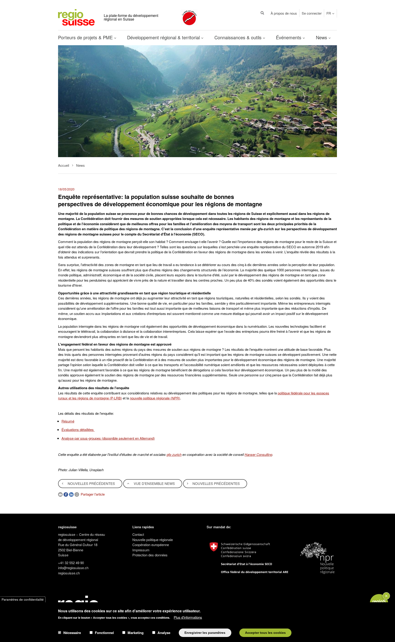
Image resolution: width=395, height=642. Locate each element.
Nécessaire (72, 632)
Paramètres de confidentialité (23, 599)
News (322, 37)
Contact (138, 534)
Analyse (163, 632)
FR (328, 13)
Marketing (136, 632)
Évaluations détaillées (78, 429)
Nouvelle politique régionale (152, 539)
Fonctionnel (104, 632)
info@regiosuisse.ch (73, 567)
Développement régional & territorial (164, 37)
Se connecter (312, 13)
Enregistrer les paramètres (204, 632)
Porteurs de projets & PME (86, 37)
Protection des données (150, 554)
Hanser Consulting (258, 454)
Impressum (140, 549)
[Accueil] (76, 16)
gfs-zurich (174, 454)
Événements (289, 37)
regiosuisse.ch (69, 573)
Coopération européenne (150, 544)
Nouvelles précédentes (91, 483)
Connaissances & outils (238, 37)
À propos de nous (284, 13)
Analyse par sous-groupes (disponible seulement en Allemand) (108, 438)
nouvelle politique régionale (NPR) (155, 398)
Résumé (67, 421)
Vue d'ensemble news (154, 483)
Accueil (63, 165)
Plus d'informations (188, 617)
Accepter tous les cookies (265, 632)
